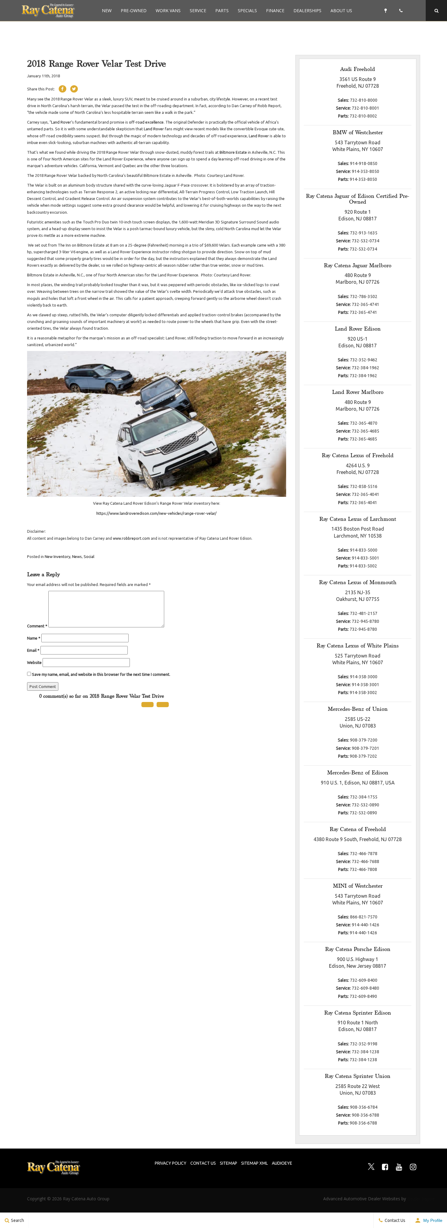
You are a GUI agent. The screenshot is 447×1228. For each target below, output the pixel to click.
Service (198, 10)
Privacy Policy (170, 1163)
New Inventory (57, 556)
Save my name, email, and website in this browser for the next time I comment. (101, 674)
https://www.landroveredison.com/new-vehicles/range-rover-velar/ (156, 513)
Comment (37, 626)
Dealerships (307, 10)
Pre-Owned (134, 10)
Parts (222, 10)
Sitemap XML (254, 1163)
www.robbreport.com (131, 538)
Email (33, 650)
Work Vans (168, 10)
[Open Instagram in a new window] (413, 1167)
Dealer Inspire (413, 1199)
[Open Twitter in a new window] (371, 1167)
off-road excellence (146, 122)
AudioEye (282, 1163)
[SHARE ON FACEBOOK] (62, 89)
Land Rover (61, 122)
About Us (341, 10)
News (77, 556)
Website (34, 662)
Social (89, 556)
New (107, 10)
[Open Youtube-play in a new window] (399, 1167)
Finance (275, 10)
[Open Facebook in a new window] (385, 1167)
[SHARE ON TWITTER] (74, 89)
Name (33, 638)
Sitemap (228, 1163)
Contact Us (203, 1163)
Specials (247, 10)
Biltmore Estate (233, 152)
